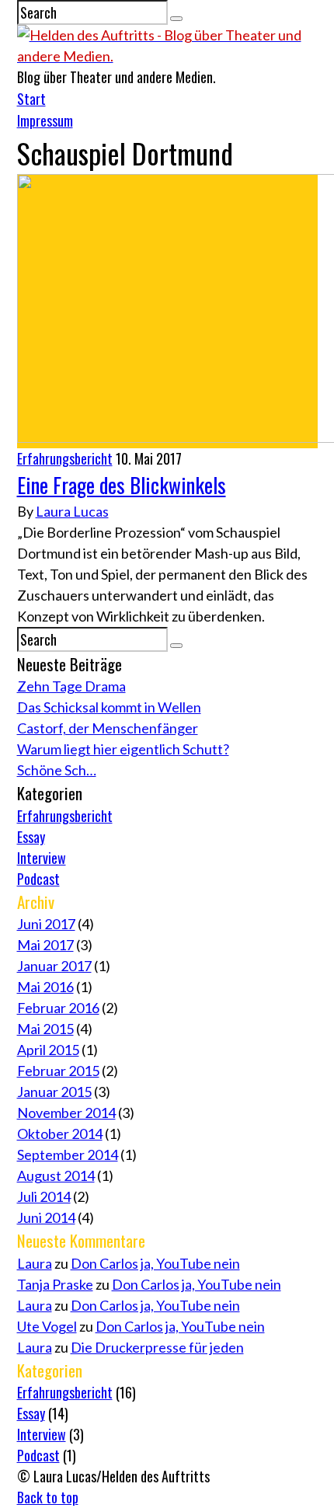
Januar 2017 (54, 965)
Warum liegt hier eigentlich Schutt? (123, 748)
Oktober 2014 (60, 1133)
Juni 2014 (46, 1217)
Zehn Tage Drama (71, 686)
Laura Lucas (72, 511)
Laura (34, 1263)
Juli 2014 (44, 1196)
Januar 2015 (54, 1091)
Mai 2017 (45, 944)
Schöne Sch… (56, 769)
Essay (31, 837)
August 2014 (56, 1175)
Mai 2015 (45, 1028)
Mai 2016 (45, 986)
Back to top (47, 1497)
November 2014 (66, 1112)
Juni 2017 (46, 923)
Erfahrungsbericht (65, 458)
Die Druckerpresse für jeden (157, 1347)
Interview (41, 858)
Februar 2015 (58, 1070)
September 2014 (67, 1154)
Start (31, 99)
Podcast (38, 879)
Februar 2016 (58, 1007)
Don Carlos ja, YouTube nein (155, 1263)
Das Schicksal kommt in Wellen (109, 707)
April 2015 (48, 1049)
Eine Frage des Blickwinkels (121, 484)
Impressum (45, 120)
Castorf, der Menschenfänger (107, 728)
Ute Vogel (47, 1326)
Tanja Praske (55, 1284)
